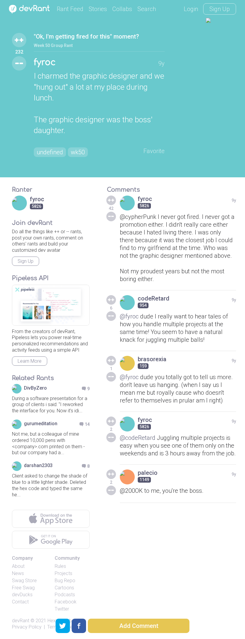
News (18, 573)
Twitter (62, 609)
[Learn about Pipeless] (51, 305)
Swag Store (24, 580)
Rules (60, 566)
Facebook (65, 602)
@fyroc (129, 316)
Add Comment (138, 625)
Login (191, 9)
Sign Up (219, 9)
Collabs (122, 9)
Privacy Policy (27, 627)
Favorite (154, 151)
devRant (20, 620)
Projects (63, 573)
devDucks (22, 594)
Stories (98, 9)
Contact (20, 602)
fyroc (45, 62)
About (18, 566)
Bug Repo (65, 580)
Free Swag (23, 588)
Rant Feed (70, 9)
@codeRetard (137, 437)
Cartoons (64, 588)
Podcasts (65, 594)
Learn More (30, 361)
